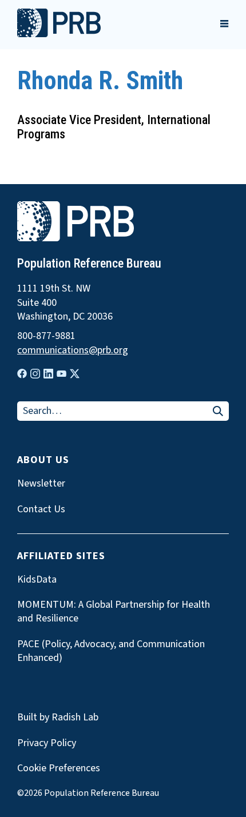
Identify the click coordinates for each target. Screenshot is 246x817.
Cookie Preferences (58, 768)
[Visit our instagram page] (35, 373)
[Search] (218, 412)
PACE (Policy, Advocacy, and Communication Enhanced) (111, 651)
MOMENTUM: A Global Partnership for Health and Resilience (113, 611)
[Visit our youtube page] (61, 373)
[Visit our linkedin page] (48, 373)
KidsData (37, 580)
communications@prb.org (72, 350)
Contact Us (41, 509)
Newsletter (41, 484)
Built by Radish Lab (57, 717)
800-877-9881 (46, 336)
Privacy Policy (46, 743)
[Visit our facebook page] (22, 373)
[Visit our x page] (75, 373)
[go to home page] (59, 34)
